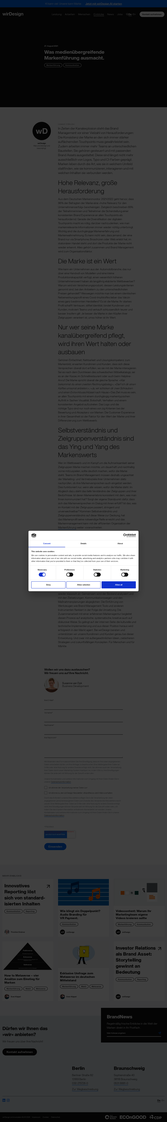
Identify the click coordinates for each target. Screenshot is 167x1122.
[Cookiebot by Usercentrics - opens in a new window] (125, 535)
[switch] (69, 575)
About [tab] (120, 543)
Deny (48, 585)
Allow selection (83, 585)
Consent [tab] (46, 543)
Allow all (118, 585)
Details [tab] (84, 543)
